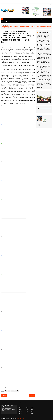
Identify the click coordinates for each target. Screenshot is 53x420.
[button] (44, 99)
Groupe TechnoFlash (20, 418)
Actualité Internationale (43, 32)
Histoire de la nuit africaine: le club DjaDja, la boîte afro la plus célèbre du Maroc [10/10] (44, 54)
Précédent (4, 395)
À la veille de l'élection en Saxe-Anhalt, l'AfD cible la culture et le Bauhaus (43, 73)
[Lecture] (38, 102)
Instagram (49, 1)
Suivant (31, 395)
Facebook (48, 1)
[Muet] (48, 102)
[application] (44, 99)
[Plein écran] (49, 102)
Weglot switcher (4, 21)
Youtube (51, 1)
